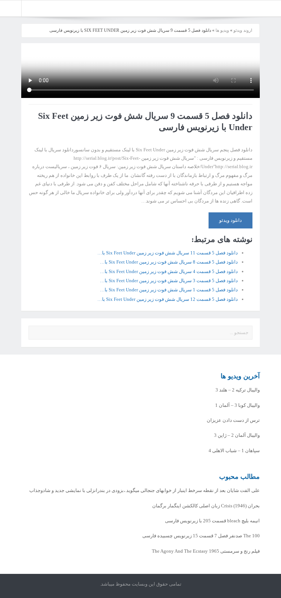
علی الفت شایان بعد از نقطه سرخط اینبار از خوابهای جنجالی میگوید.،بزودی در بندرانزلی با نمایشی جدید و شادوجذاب (144, 490)
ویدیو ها (222, 30)
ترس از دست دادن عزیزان (233, 420)
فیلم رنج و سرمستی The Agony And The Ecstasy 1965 (206, 551)
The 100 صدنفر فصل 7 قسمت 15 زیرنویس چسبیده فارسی (201, 535)
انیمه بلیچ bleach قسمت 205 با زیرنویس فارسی (212, 520)
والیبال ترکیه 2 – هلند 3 (238, 390)
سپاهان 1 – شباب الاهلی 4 (234, 450)
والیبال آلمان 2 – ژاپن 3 (237, 435)
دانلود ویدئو (230, 220)
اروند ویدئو (242, 30)
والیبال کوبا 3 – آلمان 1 (237, 405)
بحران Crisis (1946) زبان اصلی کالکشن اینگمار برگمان (206, 505)
